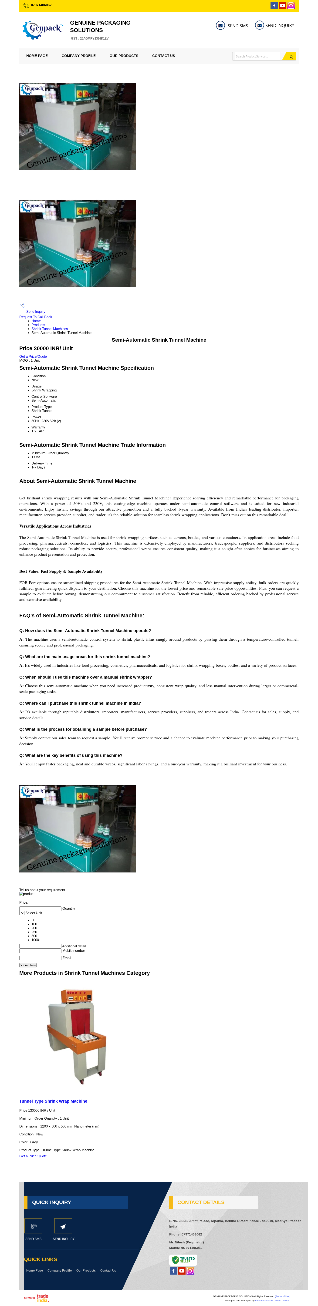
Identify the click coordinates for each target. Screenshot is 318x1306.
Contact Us (163, 56)
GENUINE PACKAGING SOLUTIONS (100, 30)
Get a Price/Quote (33, 356)
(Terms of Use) (282, 1296)
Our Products (124, 56)
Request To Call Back (35, 317)
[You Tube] (282, 8)
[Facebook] (274, 8)
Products (38, 325)
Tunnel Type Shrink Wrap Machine (53, 1101)
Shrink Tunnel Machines (49, 329)
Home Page (37, 56)
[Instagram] (291, 8)
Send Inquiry (35, 311)
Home (36, 321)
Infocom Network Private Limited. (272, 1300)
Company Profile (79, 56)
